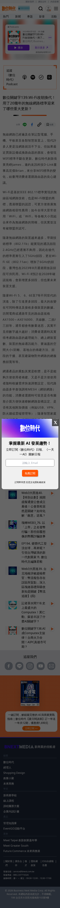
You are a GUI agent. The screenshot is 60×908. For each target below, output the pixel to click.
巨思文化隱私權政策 (36, 482)
